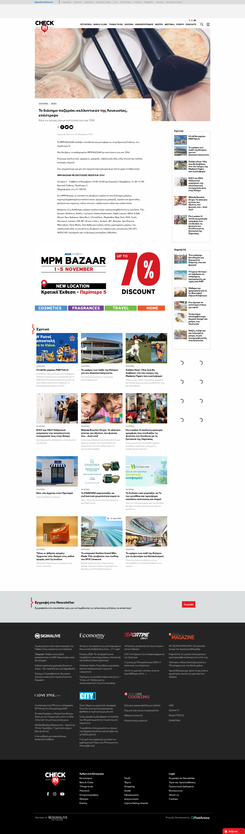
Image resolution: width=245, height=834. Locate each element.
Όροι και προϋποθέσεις (182, 782)
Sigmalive (66, 2)
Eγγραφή (188, 604)
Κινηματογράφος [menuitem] (144, 24)
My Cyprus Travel (174, 2)
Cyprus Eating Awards (136, 803)
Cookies (173, 798)
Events (83, 803)
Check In (138, 2)
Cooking (160, 2)
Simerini (78, 2)
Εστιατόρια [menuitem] (86, 24)
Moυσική (84, 790)
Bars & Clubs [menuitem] (100, 24)
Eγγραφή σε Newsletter (182, 778)
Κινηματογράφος (88, 794)
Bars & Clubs (86, 782)
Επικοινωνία (175, 790)
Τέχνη (127, 782)
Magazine (148, 2)
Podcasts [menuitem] (191, 24)
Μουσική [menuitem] (129, 24)
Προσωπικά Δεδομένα (181, 786)
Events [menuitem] (180, 24)
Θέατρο (83, 798)
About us (174, 794)
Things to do (86, 786)
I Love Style (125, 2)
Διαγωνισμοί (131, 798)
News (54, 103)
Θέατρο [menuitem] (159, 24)
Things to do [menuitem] (116, 24)
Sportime (88, 2)
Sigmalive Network (43, 2)
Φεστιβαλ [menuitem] (170, 24)
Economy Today (103, 2)
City (115, 2)
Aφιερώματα (131, 794)
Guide (127, 790)
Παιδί (127, 778)
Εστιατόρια (85, 778)
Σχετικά (42, 329)
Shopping (43, 103)
